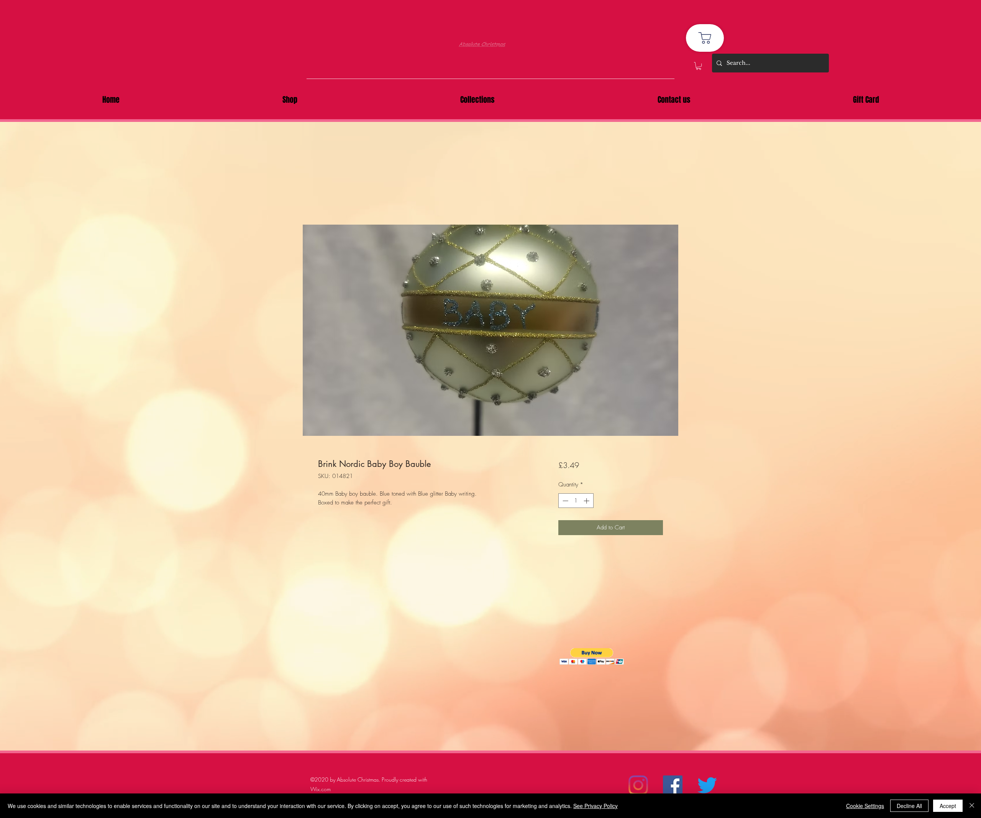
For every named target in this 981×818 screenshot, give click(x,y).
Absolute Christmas (482, 42)
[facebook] (672, 785)
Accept (948, 806)
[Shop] (705, 38)
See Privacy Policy (595, 806)
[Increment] (587, 501)
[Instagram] (638, 785)
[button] (698, 66)
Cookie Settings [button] (865, 806)
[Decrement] (564, 501)
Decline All (909, 806)
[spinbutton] (575, 501)
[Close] (971, 806)
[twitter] (707, 785)
